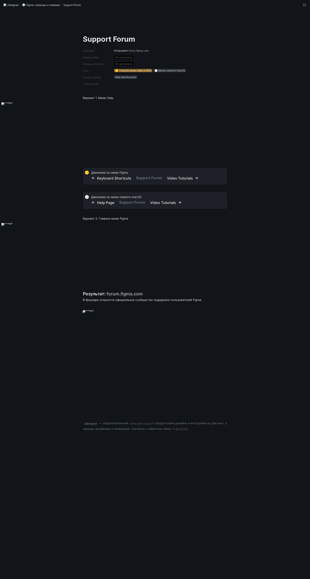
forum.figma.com (139, 50)
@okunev (181, 429)
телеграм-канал (140, 423)
